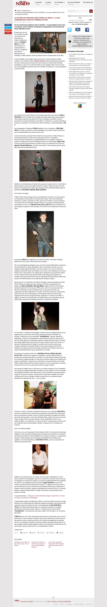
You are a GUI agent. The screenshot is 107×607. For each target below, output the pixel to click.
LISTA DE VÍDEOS (74, 3)
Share (8, 25)
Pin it (9, 33)
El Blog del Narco (27, 601)
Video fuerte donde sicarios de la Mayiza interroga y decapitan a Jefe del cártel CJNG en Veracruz (81, 88)
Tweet (8, 27)
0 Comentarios (27, 22)
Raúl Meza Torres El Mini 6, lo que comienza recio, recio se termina (22, 543)
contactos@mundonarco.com (82, 46)
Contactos (89, 2)
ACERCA (48, 3)
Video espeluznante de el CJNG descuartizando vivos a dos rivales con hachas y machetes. (80, 60)
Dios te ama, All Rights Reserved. (59, 601)
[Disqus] (40, 574)
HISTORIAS (59, 3)
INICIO (38, 3)
